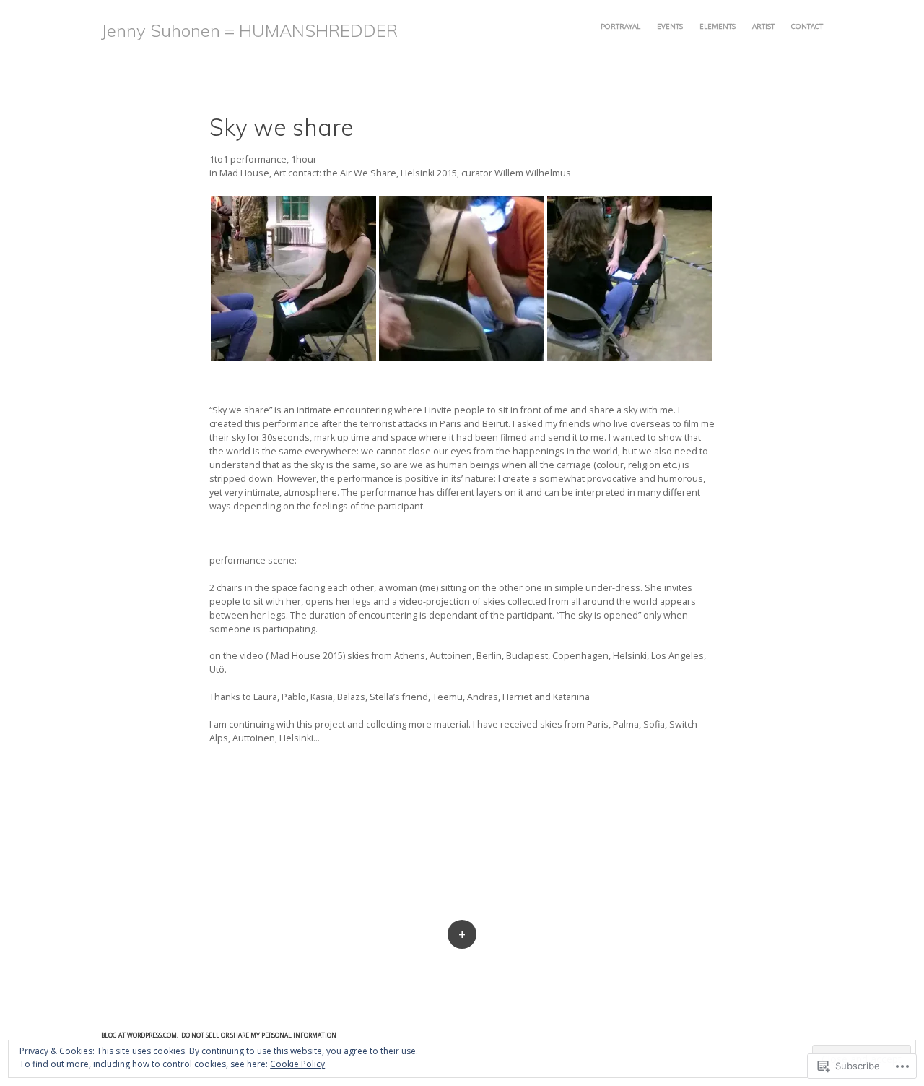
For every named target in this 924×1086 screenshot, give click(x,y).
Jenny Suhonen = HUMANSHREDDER (249, 30)
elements (717, 26)
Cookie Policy (297, 1064)
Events (670, 26)
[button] (293, 278)
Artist (763, 26)
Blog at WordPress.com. (139, 1035)
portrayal (620, 26)
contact (807, 26)
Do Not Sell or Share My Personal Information (258, 1035)
